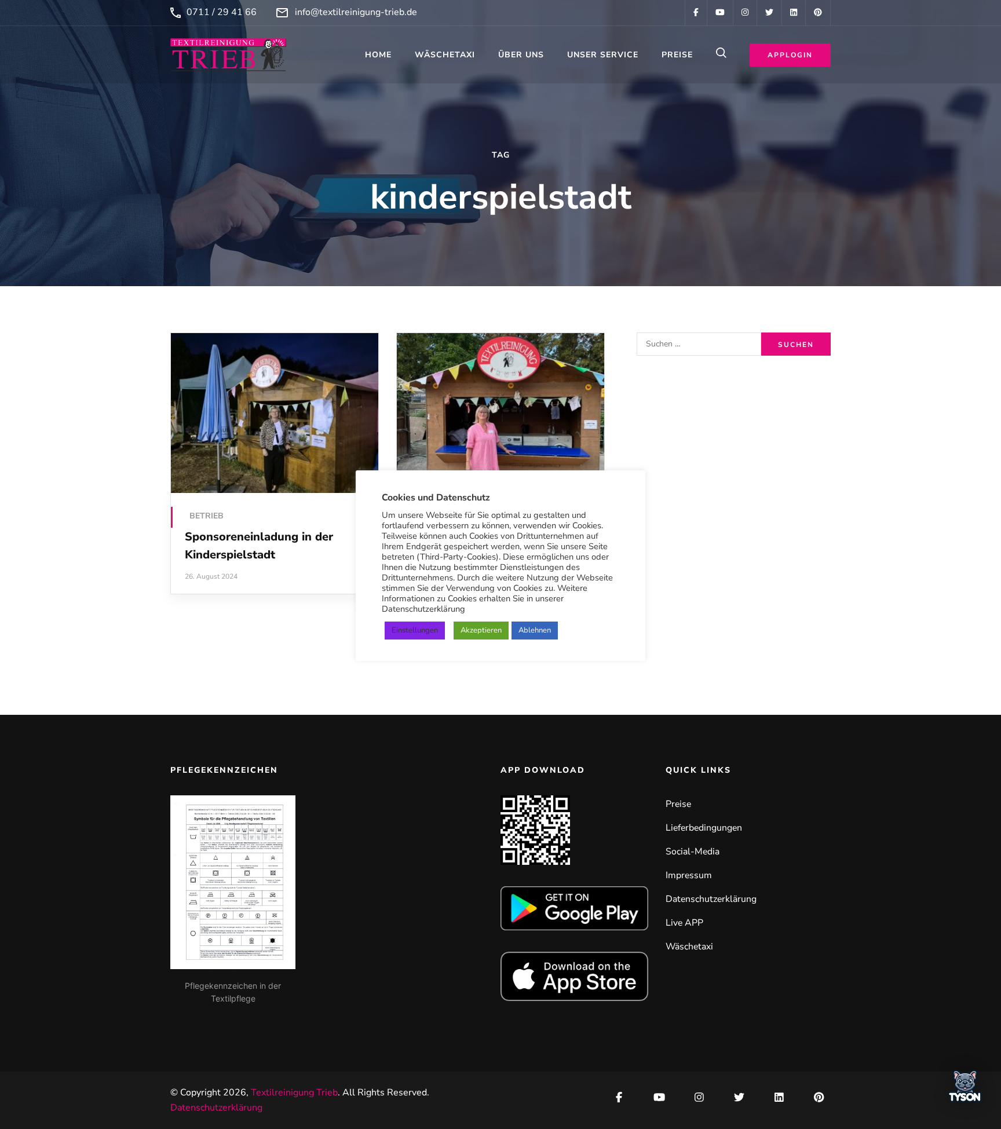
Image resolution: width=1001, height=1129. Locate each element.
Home (378, 54)
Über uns (521, 54)
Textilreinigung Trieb (294, 1092)
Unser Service (602, 54)
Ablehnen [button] (534, 630)
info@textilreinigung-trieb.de (356, 12)
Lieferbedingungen (704, 827)
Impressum (689, 875)
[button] (965, 1090)
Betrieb (206, 515)
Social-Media (692, 851)
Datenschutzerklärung (711, 899)
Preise (677, 54)
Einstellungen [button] (415, 630)
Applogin (790, 55)
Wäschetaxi (445, 54)
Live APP (684, 922)
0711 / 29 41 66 (222, 12)
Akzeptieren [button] (481, 630)
